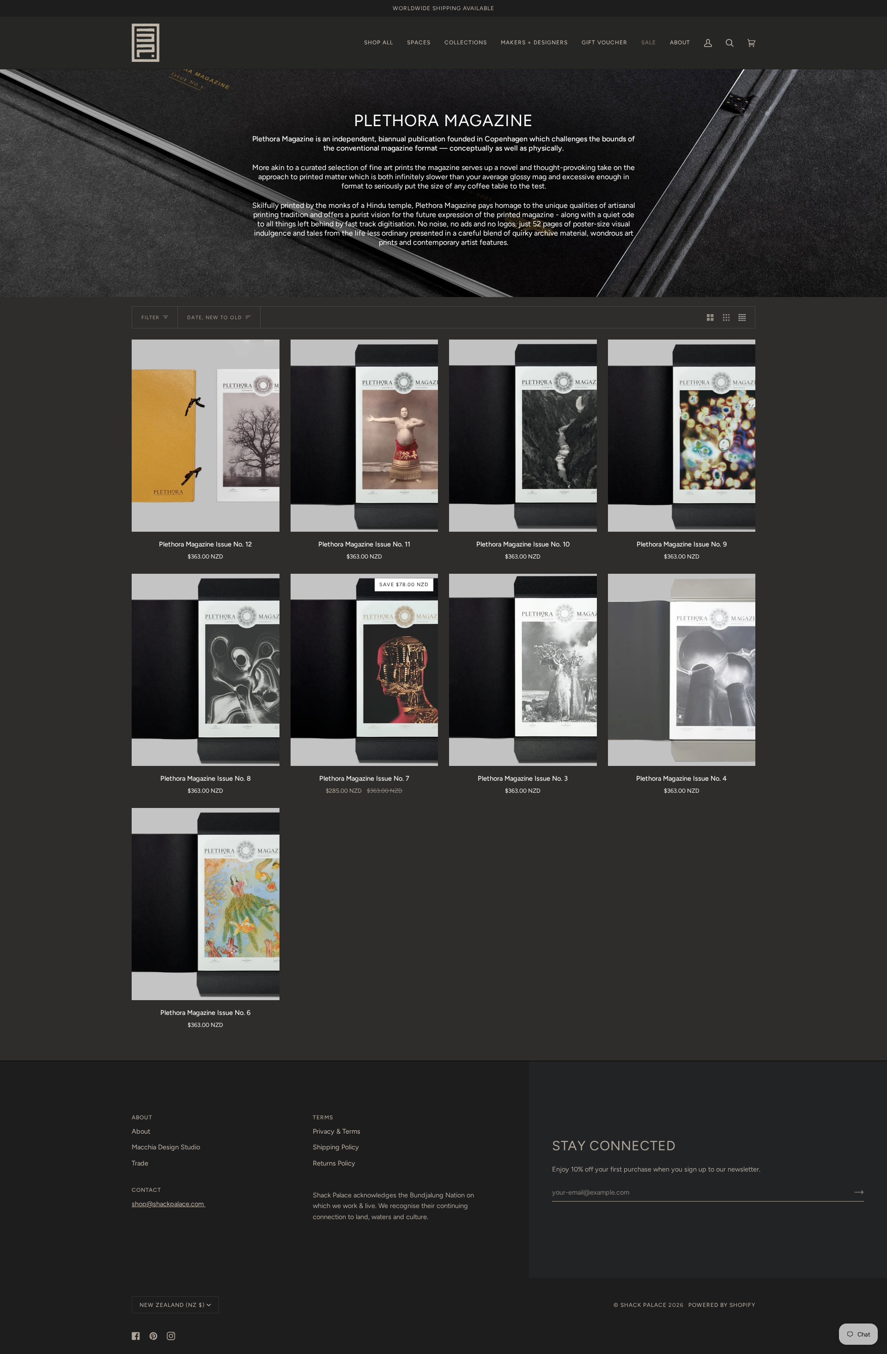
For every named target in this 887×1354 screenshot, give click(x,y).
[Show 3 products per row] (726, 317)
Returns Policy (334, 1163)
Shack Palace (643, 1304)
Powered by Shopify (721, 1304)
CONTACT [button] (146, 1189)
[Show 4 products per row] (744, 317)
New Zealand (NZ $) (172, 1304)
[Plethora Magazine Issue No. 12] (205, 435)
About (141, 1131)
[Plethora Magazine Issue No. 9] (682, 435)
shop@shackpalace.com (169, 1204)
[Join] (851, 1192)
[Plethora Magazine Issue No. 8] (205, 669)
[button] (378, 43)
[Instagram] (171, 1336)
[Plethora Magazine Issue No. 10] (523, 435)
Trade (140, 1163)
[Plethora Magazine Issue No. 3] (523, 669)
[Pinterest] (153, 1336)
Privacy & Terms (336, 1131)
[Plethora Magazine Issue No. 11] (364, 435)
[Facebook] (136, 1336)
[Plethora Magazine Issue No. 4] (682, 669)
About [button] (142, 1117)
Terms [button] (323, 1117)
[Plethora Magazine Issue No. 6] (205, 904)
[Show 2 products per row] (710, 317)
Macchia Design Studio (166, 1147)
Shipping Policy (336, 1147)
